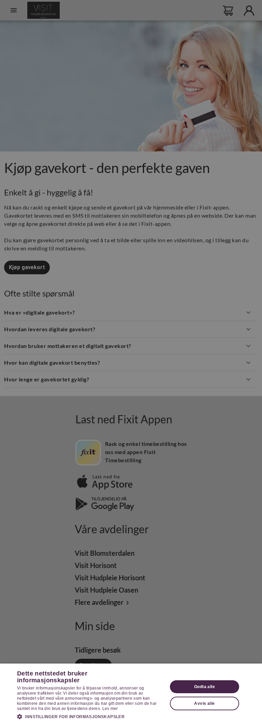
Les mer (110, 708)
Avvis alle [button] (204, 703)
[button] (90, 716)
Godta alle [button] (204, 686)
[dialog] (131, 695)
